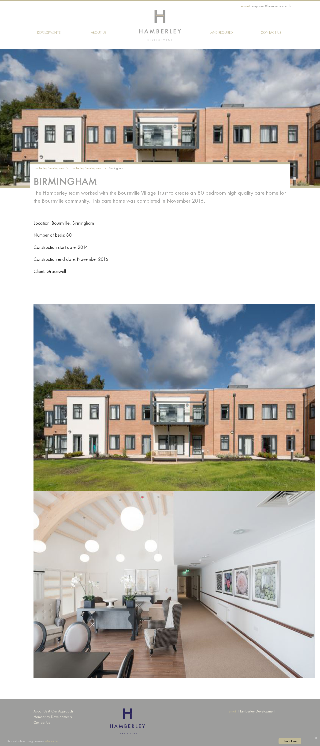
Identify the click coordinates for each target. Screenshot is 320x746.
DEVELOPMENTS (49, 32)
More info (51, 741)
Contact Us (41, 722)
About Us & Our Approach (53, 711)
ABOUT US (99, 32)
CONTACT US (271, 32)
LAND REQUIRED (221, 32)
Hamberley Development (48, 168)
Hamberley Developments (87, 168)
